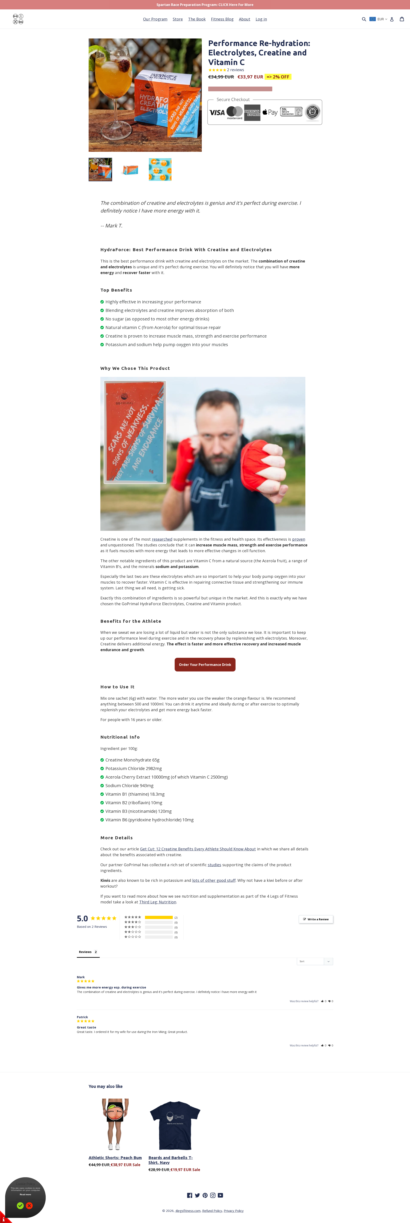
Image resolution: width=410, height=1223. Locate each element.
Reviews (85, 952)
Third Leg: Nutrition (157, 901)
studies (214, 864)
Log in (261, 19)
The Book (197, 19)
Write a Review (318, 919)
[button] (323, 1001)
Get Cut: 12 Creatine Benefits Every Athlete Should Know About (198, 848)
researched (162, 539)
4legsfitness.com (188, 1210)
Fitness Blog (222, 19)
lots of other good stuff (214, 880)
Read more (25, 1194)
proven (298, 539)
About (244, 19)
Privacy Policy (234, 1210)
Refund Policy (212, 1210)
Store (178, 19)
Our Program (155, 19)
